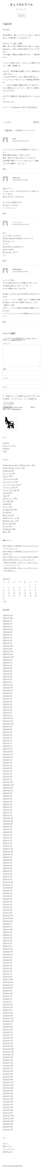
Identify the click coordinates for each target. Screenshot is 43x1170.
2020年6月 (6, 801)
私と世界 (6, 512)
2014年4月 (6, 1004)
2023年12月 (7, 685)
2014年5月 (6, 1002)
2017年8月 (6, 893)
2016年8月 (6, 926)
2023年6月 (6, 701)
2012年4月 (6, 1071)
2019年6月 (6, 832)
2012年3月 (6, 1074)
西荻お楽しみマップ (9, 521)
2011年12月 (7, 1082)
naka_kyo (16, 178)
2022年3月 (6, 743)
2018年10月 (7, 854)
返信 (4, 169)
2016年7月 (6, 929)
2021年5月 (6, 771)
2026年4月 (6, 626)
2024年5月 (6, 671)
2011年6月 (6, 1099)
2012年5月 (6, 1068)
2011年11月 (7, 1085)
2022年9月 (6, 726)
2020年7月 (6, 799)
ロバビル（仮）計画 (9, 490)
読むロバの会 (7, 523)
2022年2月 (6, 746)
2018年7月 (6, 863)
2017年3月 (6, 907)
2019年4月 (6, 838)
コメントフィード (9, 1149)
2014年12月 (7, 982)
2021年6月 (6, 768)
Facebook (6, 443)
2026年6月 (6, 621)
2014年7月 (6, 996)
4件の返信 (6, 29)
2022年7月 (6, 732)
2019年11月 (7, 821)
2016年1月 (6, 946)
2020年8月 (6, 796)
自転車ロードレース (9, 518)
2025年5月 (6, 637)
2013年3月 (6, 1040)
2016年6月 (6, 932)
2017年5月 (6, 901)
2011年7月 (6, 1096)
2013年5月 (6, 1035)
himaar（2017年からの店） (12, 468)
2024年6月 (6, 668)
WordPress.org (8, 1152)
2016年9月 (6, 924)
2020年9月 (6, 793)
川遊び (5, 496)
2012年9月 (6, 1057)
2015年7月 (6, 963)
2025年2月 (6, 646)
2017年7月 (6, 896)
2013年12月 (7, 1015)
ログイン (6, 1143)
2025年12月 (7, 629)
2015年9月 (6, 957)
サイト (5, 387)
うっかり (7, 122)
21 (25, 593)
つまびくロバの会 (9, 479)
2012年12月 (7, 1049)
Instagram (6, 448)
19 (14, 593)
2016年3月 (6, 940)
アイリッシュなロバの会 (11, 485)
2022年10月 (7, 724)
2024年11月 (7, 654)
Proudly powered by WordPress (12, 1166)
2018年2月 (6, 876)
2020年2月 (6, 813)
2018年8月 (6, 860)
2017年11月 (7, 885)
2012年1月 (6, 1079)
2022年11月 (7, 721)
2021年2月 (6, 779)
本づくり (6, 507)
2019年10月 (7, 824)
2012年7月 (6, 1063)
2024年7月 (6, 665)
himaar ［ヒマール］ (10, 446)
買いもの (6, 526)
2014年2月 (6, 1010)
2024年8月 (6, 662)
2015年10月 (7, 954)
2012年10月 (7, 1054)
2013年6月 (6, 1032)
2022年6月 (6, 735)
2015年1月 (6, 979)
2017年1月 (6, 913)
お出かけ (6, 476)
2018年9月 (6, 857)
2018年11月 (7, 851)
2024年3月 (6, 676)
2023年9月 (6, 693)
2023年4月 (6, 707)
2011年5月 (6, 1102)
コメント (6, 343)
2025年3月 (6, 643)
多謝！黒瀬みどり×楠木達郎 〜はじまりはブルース (20, 546)
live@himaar (7, 471)
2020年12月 (7, 785)
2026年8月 (6, 615)
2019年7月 (6, 829)
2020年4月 (6, 807)
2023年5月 (6, 704)
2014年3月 (6, 1007)
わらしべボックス (9, 482)
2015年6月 (6, 965)
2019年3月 (6, 840)
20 (19, 593)
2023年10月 (7, 690)
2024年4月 (6, 674)
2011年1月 (6, 1113)
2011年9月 (6, 1090)
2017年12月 (7, 882)
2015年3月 (6, 974)
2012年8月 (6, 1060)
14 (25, 590)
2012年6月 (6, 1065)
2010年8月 (6, 1127)
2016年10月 (7, 921)
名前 (4, 369)
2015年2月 (6, 977)
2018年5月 (6, 868)
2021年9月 (6, 760)
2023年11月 (7, 687)
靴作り (5, 532)
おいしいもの (7, 473)
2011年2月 (6, 1110)
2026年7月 (6, 618)
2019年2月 (6, 843)
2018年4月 (6, 871)
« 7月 (4, 601)
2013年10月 (7, 1021)
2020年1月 (6, 815)
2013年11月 (7, 1018)
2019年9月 (6, 826)
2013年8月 (6, 1027)
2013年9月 (6, 1024)
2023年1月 (6, 715)
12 (14, 590)
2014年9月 (6, 990)
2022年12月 (7, 718)
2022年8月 (6, 729)
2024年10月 (7, 657)
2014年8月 (6, 993)
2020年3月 (6, 810)
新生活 (36, 122)
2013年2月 (6, 1043)
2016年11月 (7, 918)
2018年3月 (6, 874)
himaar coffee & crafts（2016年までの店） (17, 465)
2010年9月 (6, 1124)
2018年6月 (6, 865)
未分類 (5, 504)
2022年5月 (6, 738)
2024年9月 (6, 660)
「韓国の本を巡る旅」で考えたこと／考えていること (21, 562)
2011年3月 (6, 1107)
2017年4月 (6, 904)
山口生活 (6, 493)
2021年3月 (6, 776)
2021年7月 (6, 765)
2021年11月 (7, 754)
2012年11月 (7, 1052)
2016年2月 (6, 943)
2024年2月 (6, 679)
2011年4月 (6, 1104)
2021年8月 (6, 763)
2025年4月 (6, 640)
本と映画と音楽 (8, 510)
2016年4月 (6, 938)
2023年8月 (6, 696)
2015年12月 (7, 949)
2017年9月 (6, 890)
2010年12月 (7, 1115)
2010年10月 (7, 1121)
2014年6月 (6, 999)
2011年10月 (7, 1088)
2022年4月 (6, 740)
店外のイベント (8, 498)
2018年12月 (7, 849)
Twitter (5, 451)
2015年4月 (6, 971)
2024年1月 (6, 682)
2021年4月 (6, 774)
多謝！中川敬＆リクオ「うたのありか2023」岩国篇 (20, 557)
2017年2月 (6, 910)
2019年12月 (7, 818)
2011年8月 (6, 1093)
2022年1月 (6, 749)
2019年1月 (6, 846)
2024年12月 (7, 651)
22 (30, 593)
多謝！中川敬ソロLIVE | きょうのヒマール (17, 560)
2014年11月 (7, 985)
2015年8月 (6, 960)
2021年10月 (7, 757)
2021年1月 (6, 782)
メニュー (21, 15)
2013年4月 (6, 1038)
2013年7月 (6, 1029)
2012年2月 (6, 1077)
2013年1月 (6, 1046)
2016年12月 (7, 915)
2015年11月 (7, 952)
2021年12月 (7, 751)
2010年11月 (7, 1118)
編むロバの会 (7, 515)
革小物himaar (15, 107)
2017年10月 (7, 888)
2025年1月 (6, 649)
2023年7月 (6, 699)
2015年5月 (6, 968)
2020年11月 (7, 788)
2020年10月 (7, 790)
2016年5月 (6, 935)
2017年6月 (6, 899)
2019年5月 (6, 835)
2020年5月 (6, 804)
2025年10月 (7, 632)
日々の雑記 (6, 501)
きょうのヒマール (21, 4)
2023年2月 (6, 712)
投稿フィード (7, 1146)
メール (5, 378)
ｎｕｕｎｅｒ (17, 222)
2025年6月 (6, 635)
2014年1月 (6, 1013)
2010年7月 (6, 1129)
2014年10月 (7, 988)
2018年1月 (6, 879)
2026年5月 (6, 624)
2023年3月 (6, 710)
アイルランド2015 (9, 487)
